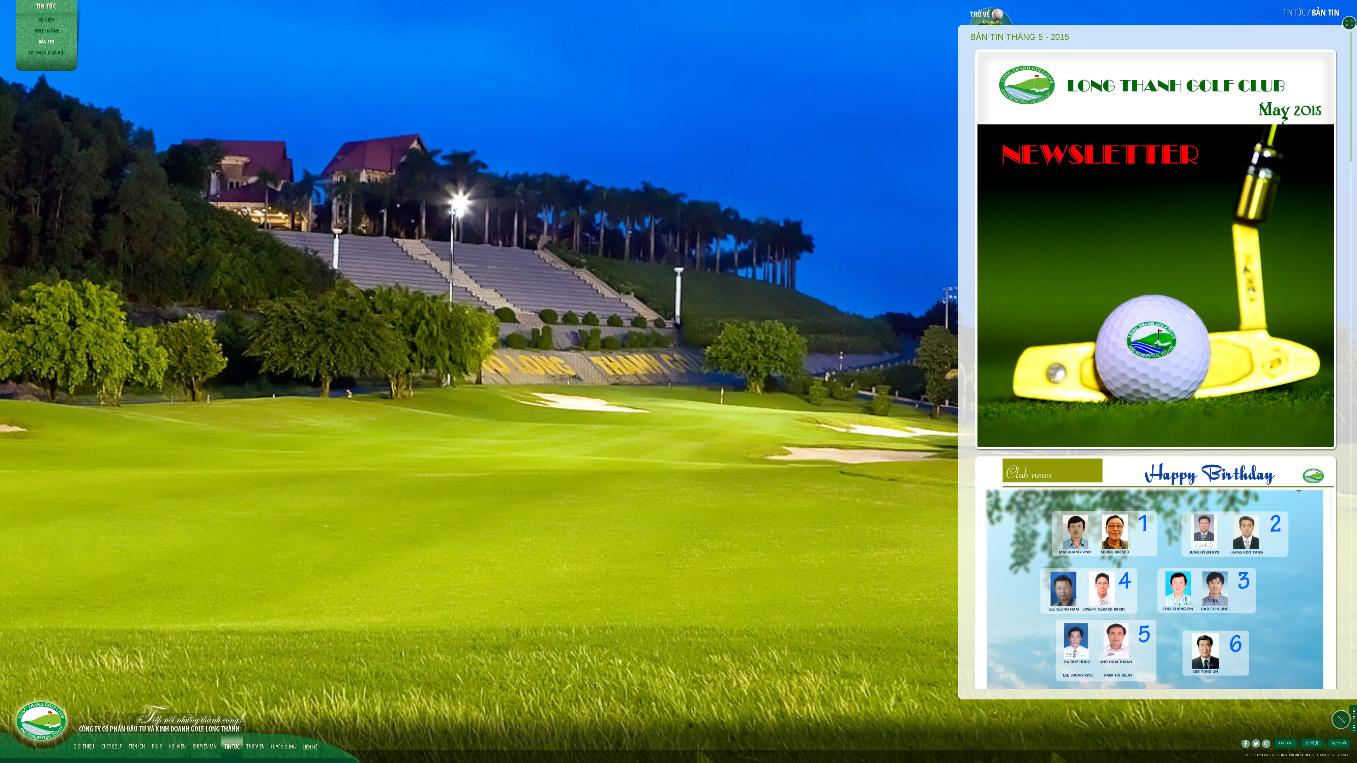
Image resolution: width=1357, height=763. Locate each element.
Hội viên (177, 745)
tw (1256, 743)
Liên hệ (310, 746)
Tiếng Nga (1339, 743)
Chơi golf (111, 745)
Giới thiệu (84, 745)
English (1286, 743)
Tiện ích (137, 745)
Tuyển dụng (283, 745)
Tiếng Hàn (1312, 743)
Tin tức (232, 745)
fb (1245, 743)
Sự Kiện (46, 19)
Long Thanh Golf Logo (41, 721)
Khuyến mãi (205, 745)
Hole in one (46, 30)
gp (1266, 743)
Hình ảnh (255, 745)
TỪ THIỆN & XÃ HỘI (47, 52)
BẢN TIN (46, 41)
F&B (157, 745)
